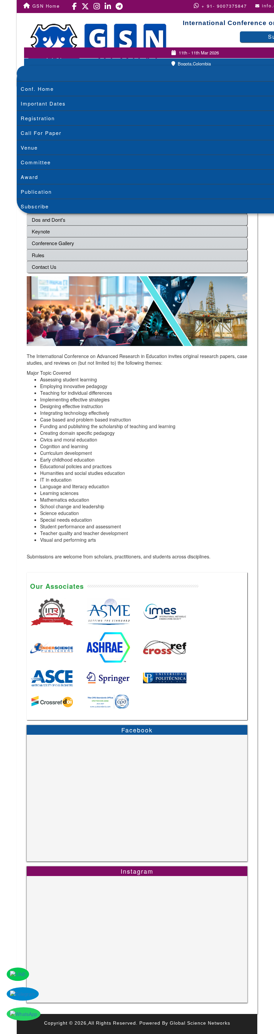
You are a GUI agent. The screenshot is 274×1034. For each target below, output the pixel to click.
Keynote (41, 231)
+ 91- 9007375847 (223, 6)
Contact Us (44, 266)
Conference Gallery (53, 242)
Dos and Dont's (48, 219)
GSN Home (45, 6)
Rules (38, 254)
